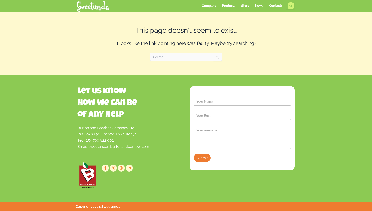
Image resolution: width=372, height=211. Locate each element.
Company (209, 6)
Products (228, 6)
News (259, 6)
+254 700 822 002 (99, 140)
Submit (202, 158)
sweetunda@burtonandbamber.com (119, 146)
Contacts (275, 6)
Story (245, 6)
